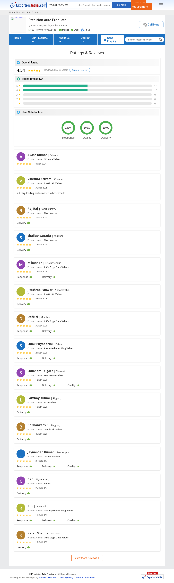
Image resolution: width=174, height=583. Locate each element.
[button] (151, 24)
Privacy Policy (66, 577)
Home (17, 37)
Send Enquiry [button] (111, 39)
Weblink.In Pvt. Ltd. (48, 577)
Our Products (39, 37)
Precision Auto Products (47, 20)
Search (121, 5)
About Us (64, 37)
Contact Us (85, 39)
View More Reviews (86, 558)
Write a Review (80, 69)
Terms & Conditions (84, 577)
